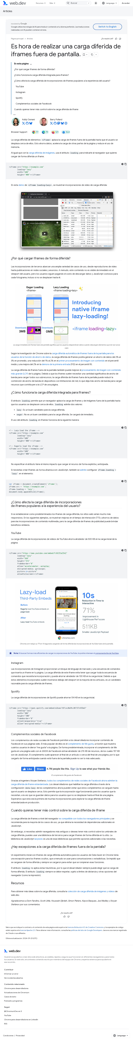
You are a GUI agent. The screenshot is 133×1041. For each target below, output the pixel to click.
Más (51, 3)
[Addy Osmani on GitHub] (27, 124)
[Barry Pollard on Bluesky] (62, 124)
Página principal (17, 39)
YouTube (7, 1015)
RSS (5, 1024)
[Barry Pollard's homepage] (66, 124)
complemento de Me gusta (81, 744)
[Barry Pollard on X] (51, 124)
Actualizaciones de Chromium (16, 992)
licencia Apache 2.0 (27, 930)
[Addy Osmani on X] (23, 124)
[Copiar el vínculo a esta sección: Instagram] (25, 663)
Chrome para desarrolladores (16, 988)
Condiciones (8, 1035)
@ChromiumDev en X (13, 1011)
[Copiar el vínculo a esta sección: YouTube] (23, 533)
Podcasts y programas (13, 1001)
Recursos (39, 3)
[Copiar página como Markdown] (92, 54)
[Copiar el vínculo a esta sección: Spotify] (22, 691)
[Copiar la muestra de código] (125, 164)
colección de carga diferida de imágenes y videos (91, 891)
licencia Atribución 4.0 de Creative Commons (85, 927)
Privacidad (20, 1035)
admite (83, 470)
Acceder (126, 3)
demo (21, 185)
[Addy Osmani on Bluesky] (30, 124)
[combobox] (78, 3)
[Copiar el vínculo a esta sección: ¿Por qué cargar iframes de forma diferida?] (72, 258)
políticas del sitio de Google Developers (86, 930)
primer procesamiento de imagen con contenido (82, 360)
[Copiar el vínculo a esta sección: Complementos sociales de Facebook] (58, 734)
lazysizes (38, 839)
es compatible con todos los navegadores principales (84, 818)
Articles (7, 11)
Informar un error (11, 974)
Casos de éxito (10, 996)
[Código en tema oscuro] (122, 164)
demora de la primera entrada (56, 364)
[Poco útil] (120, 39)
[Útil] (116, 39)
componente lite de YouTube (107, 653)
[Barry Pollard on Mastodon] (58, 124)
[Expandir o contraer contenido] (30, 64)
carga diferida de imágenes (42, 153)
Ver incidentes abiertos (13, 978)
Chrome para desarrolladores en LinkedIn (21, 1019)
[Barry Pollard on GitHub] (55, 124)
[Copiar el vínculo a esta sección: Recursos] (26, 883)
